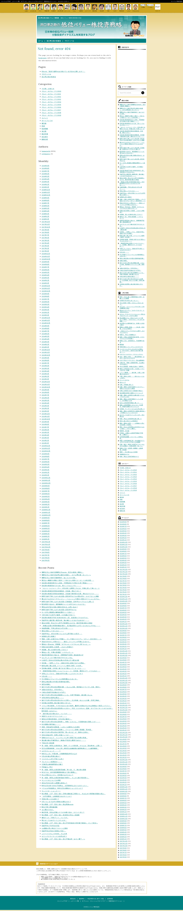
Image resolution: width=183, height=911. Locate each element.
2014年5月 (45, 336)
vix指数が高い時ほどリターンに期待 (55, 828)
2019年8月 (45, 168)
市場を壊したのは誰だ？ (50, 799)
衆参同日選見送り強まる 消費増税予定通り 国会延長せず (62, 655)
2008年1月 (45, 539)
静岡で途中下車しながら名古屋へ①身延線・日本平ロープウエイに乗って (68, 602)
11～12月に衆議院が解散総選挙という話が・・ (58, 612)
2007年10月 (46, 547)
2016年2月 (45, 280)
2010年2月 (45, 472)
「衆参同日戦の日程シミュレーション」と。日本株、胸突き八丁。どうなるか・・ (71, 671)
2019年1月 (45, 187)
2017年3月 (45, 246)
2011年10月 (46, 419)
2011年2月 (45, 440)
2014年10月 (46, 323)
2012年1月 (45, 411)
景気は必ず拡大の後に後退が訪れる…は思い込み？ (60, 607)
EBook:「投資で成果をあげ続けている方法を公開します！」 (63, 71)
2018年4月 (45, 211)
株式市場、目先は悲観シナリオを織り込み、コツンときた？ (63, 812)
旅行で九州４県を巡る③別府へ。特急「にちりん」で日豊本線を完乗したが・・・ (71, 722)
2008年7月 (46, 523)
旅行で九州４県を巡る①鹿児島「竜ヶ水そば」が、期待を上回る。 (65, 732)
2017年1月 (45, 251)
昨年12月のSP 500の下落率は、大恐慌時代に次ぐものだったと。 (65, 786)
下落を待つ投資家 (48, 743)
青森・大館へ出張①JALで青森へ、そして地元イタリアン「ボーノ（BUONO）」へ (72, 639)
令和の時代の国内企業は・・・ (53, 698)
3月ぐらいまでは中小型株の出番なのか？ (56, 802)
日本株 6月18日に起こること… (129, 300)
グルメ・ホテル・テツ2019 (51, 115)
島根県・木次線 (124, 431)
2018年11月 (46, 192)
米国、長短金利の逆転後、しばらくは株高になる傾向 (61, 727)
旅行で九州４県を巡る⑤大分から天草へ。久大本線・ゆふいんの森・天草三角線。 (71, 700)
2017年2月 (45, 248)
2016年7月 (45, 267)
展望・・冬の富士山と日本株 (129, 452)
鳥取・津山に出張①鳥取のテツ (129, 456)
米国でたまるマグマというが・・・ (54, 716)
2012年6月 (45, 398)
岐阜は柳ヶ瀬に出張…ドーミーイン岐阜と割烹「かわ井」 (62, 666)
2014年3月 (45, 342)
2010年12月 (46, 446)
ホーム (40, 41)
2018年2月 (45, 216)
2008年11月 (46, 512)
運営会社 (73, 898)
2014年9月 (45, 326)
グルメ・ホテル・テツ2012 (51, 97)
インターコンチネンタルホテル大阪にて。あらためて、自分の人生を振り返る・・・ (131, 350)
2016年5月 (45, 272)
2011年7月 (45, 427)
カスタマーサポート (63, 1)
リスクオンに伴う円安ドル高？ (53, 759)
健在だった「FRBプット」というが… (55, 818)
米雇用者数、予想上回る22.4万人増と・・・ (57, 628)
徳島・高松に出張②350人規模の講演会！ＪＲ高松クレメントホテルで (133, 411)
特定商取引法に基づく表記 (96, 898)
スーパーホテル (124, 380)
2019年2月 (45, 184)
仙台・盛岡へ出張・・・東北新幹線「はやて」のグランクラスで (132, 357)
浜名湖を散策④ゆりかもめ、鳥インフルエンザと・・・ (61, 586)
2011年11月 (46, 416)
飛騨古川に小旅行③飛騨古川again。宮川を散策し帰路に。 (63, 572)
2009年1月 (45, 507)
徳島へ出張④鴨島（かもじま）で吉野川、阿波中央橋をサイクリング (131, 405)
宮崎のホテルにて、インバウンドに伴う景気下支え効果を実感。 (65, 738)
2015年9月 (45, 294)
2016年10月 (46, 259)
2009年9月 (46, 486)
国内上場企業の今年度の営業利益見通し (56, 682)
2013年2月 (45, 376)
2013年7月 (45, 363)
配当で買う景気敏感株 (50, 807)
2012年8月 (45, 392)
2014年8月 (45, 328)
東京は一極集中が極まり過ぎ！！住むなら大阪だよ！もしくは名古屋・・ (68, 580)
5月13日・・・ (47, 676)
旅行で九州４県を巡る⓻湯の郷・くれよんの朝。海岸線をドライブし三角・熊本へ (71, 687)
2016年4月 (45, 275)
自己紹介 (45, 137)
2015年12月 (46, 286)
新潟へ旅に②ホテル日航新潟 (129, 421)
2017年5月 (45, 240)
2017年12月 (46, 222)
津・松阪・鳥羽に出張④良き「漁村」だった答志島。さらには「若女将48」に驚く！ (72, 746)
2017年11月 (46, 224)
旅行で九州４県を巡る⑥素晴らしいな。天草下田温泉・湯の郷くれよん (67, 695)
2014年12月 (46, 318)
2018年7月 (45, 203)
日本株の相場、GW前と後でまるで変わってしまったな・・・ (64, 668)
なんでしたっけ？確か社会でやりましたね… (57, 658)
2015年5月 (45, 304)
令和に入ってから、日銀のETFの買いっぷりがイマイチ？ (62, 674)
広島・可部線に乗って (126, 384)
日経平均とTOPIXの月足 (51, 826)
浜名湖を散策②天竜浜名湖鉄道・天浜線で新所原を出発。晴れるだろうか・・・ (70, 594)
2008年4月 (46, 531)
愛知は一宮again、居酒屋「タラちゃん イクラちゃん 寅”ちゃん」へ (66, 644)
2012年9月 (45, 390)
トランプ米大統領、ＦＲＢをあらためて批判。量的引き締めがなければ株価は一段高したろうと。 (77, 706)
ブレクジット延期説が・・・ (52, 762)
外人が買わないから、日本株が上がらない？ (57, 775)
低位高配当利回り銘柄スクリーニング (131, 393)
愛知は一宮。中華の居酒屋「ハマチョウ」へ (57, 652)
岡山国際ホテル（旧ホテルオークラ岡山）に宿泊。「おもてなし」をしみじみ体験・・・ (132, 319)
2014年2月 (45, 344)
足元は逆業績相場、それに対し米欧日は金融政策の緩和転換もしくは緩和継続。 (70, 748)
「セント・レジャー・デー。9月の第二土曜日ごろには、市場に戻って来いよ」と (71, 588)
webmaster (46, 154)
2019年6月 (45, 174)
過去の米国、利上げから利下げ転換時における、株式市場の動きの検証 (67, 623)
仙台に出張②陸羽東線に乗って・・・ (131, 403)
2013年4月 (45, 371)
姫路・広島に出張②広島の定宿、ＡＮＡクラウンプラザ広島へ (132, 337)
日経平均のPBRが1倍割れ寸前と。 (54, 831)
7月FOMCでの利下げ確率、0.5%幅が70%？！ (58, 615)
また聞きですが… (48, 810)
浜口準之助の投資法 (54, 41)
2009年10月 (46, 483)
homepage (42, 58)
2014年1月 (45, 347)
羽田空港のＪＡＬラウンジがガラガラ (131, 347)
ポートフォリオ (47, 121)
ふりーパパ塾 (16, 1)
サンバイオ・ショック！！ (51, 791)
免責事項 (81, 898)
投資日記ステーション (50, 1)
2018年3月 (45, 214)
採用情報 (110, 898)
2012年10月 (46, 387)
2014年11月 (46, 320)
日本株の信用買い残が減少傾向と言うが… (56, 703)
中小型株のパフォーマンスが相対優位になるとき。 (60, 679)
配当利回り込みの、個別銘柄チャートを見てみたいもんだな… (64, 604)
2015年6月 (45, 302)
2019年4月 (45, 179)
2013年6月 (45, 366)
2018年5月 (45, 208)
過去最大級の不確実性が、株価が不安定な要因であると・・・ (64, 740)
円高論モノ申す (47, 767)
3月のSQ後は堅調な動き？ (51, 756)
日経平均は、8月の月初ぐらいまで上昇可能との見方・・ (62, 634)
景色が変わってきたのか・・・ (53, 631)
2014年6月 (45, 334)
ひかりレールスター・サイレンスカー (131, 354)
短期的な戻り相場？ (49, 636)
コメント (45, 118)
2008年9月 (46, 518)
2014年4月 (45, 339)
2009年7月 (46, 491)
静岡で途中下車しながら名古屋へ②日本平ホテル (59, 610)
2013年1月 (45, 379)
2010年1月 (45, 475)
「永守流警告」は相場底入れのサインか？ (57, 796)
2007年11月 (46, 544)
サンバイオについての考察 (51, 780)
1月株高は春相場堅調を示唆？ (52, 764)
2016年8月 (45, 264)
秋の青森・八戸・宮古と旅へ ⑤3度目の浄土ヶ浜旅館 (61, 815)
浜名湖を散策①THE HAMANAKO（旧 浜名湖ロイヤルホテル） (65, 618)
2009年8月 (46, 488)
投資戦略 (45, 129)
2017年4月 (45, 243)
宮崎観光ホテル (124, 454)
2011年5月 (45, 432)
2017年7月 (45, 235)
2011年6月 (45, 430)
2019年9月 (45, 166)
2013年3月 (45, 374)
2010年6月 (45, 462)
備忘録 (44, 123)
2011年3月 (45, 438)
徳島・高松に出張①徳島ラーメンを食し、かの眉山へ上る (131, 399)
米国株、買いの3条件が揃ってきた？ (55, 650)
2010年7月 (45, 459)
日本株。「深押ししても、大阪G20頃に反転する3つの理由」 (63, 663)
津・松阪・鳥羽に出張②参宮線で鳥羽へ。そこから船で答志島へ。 (65, 778)
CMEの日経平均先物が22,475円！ (54, 692)
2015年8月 (45, 296)
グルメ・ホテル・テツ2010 (51, 91)
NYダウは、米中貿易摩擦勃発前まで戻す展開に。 (59, 772)
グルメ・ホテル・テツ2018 (51, 113)
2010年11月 (46, 448)
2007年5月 (46, 560)
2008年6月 (46, 526)
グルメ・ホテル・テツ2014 (51, 102)
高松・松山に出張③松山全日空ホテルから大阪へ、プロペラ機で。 (132, 427)
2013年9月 (45, 358)
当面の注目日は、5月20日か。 (53, 690)
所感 (43, 126)
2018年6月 (45, 206)
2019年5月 (45, 176)
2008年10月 (46, 515)
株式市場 (45, 134)
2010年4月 (45, 467)
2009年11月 (46, 480)
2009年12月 (46, 478)
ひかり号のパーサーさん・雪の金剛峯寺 (132, 360)
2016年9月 (45, 262)
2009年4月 (46, 499)
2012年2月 (45, 408)
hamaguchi (46, 151)
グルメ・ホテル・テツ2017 (51, 110)
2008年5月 (46, 528)
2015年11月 (46, 288)
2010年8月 (45, 456)
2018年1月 (45, 219)
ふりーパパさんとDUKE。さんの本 (54, 834)
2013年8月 (45, 360)
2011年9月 (45, 422)
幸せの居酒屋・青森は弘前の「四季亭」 (132, 366)
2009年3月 (46, 502)
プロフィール (69, 41)
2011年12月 (46, 414)
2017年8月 (45, 232)
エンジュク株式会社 (176, 1)
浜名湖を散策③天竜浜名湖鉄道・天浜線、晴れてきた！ (61, 591)
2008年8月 (46, 520)
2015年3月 (45, 310)
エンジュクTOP (6, 1)
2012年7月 (45, 395)
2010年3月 (45, 470)
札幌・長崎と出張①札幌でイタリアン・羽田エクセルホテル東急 (132, 387)
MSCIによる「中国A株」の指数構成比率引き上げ (59, 754)
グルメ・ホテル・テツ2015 (51, 105)
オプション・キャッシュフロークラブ (32, 1)
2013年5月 (45, 368)
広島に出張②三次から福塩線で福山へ (131, 390)
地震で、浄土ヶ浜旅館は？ (128, 334)
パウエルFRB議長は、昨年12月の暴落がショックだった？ (62, 788)
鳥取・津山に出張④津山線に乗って (131, 419)
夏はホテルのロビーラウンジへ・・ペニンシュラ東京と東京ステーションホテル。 (71, 599)
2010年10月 (46, 451)
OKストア (123, 382)
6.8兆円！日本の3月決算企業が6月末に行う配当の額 (60, 660)
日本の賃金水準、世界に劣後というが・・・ (57, 735)
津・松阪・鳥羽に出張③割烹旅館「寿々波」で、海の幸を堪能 (64, 770)
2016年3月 (45, 278)
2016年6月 (45, 270)
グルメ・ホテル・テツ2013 (51, 99)
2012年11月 (46, 384)
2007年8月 (46, 552)
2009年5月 (46, 496)
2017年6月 (45, 238)
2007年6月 (46, 558)
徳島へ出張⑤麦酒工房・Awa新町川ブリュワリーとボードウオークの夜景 (132, 441)
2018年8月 (45, 200)
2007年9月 (46, 550)
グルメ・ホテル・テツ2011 (51, 94)
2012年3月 (45, 406)
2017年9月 (45, 230)
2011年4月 (45, 435)
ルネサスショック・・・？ (51, 751)
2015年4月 (45, 307)
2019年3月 (45, 182)
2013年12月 (46, 350)
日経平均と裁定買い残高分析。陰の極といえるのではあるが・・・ (65, 620)
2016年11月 (46, 256)
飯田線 (122, 344)
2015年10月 (46, 291)
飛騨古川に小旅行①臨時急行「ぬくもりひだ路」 (59, 578)
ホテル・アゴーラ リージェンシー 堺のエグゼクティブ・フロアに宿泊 (132, 315)
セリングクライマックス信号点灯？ (54, 836)
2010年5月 (45, 464)
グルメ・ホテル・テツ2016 (51, 107)
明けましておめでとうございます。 (54, 820)
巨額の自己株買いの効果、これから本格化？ (57, 647)
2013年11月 (46, 352)
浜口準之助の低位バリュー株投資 (48, 18)
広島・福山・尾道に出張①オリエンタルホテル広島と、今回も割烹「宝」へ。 (132, 445)
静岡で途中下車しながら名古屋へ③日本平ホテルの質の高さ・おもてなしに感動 (70, 596)
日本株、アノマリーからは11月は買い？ (132, 409)
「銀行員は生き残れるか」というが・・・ (57, 714)
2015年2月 (45, 312)
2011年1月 (45, 443)
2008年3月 (46, 534)
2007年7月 (45, 555)
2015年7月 (45, 299)
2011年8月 (45, 424)
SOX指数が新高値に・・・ (51, 724)
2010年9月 (45, 454)
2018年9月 (45, 198)
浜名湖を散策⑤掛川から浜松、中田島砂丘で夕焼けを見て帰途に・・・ (67, 583)
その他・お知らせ (48, 89)
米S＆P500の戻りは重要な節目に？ (54, 783)
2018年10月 (46, 195)
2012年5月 (45, 400)
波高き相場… (46, 684)
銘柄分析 (45, 139)
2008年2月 (46, 536)
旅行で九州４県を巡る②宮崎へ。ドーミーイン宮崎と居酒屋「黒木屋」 (67, 730)
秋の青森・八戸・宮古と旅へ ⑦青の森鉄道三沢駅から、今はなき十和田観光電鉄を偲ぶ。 (74, 794)
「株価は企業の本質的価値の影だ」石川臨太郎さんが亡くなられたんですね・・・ (71, 626)
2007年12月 (46, 542)
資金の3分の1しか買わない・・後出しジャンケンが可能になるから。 (66, 642)
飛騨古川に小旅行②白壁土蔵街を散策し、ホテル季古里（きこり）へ (66, 575)
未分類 (44, 131)
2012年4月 (45, 403)
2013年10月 (46, 355)
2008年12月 (46, 510)
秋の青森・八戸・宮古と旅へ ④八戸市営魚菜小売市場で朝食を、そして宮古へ (70, 823)
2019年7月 (45, 171)
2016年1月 (45, 283)
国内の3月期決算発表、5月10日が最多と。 (57, 719)
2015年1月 (45, 315)
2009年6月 (46, 494)
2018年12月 (46, 190)
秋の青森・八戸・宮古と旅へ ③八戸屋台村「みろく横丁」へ (63, 839)
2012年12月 (46, 382)
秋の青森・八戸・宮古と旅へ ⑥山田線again (57, 804)
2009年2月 (46, 504)
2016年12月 (46, 254)
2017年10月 (46, 227)
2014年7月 (45, 331)
